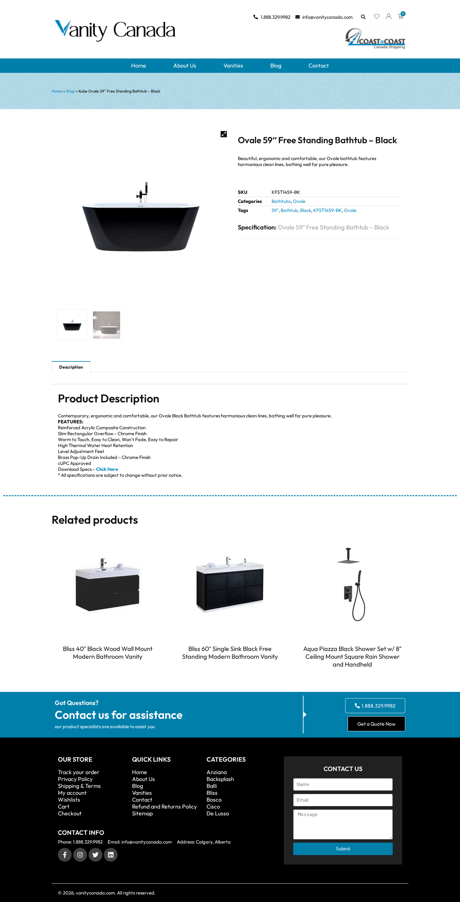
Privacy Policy (75, 779)
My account (72, 792)
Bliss (212, 792)
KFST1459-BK (327, 210)
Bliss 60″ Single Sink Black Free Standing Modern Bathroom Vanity (230, 652)
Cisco (213, 806)
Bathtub (289, 210)
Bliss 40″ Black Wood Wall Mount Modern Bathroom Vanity (107, 652)
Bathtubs (281, 201)
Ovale (299, 201)
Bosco (214, 799)
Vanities (233, 65)
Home (138, 65)
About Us (184, 65)
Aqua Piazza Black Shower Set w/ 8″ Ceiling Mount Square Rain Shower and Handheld (352, 656)
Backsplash (220, 779)
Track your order (79, 772)
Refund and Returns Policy (164, 806)
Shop (70, 90)
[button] (363, 17)
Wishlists (69, 799)
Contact (319, 65)
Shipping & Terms (79, 786)
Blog (275, 65)
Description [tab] (71, 367)
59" (275, 210)
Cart (63, 806)
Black (305, 210)
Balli (212, 786)
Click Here (107, 469)
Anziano (217, 772)
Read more (107, 668)
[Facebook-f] (65, 855)
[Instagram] (80, 855)
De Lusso (218, 813)
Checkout (70, 813)
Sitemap (142, 813)
